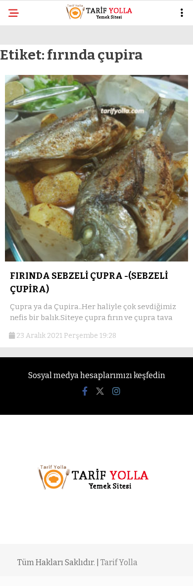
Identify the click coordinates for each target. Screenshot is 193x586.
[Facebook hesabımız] (85, 391)
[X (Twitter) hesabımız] (100, 391)
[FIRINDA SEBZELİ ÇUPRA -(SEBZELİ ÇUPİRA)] (96, 259)
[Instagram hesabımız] (116, 391)
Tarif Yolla (119, 562)
